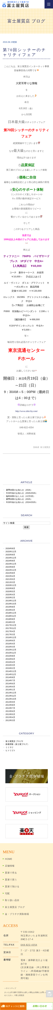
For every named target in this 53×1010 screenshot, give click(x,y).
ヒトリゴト (10, 750)
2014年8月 (10, 677)
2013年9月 (10, 702)
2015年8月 (10, 656)
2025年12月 (11, 552)
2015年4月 (10, 662)
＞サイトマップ (10, 988)
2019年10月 (11, 604)
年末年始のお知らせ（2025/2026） (21, 493)
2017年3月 (10, 634)
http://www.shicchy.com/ (26, 411)
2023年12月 (11, 564)
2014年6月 (10, 684)
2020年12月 (11, 585)
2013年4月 (10, 717)
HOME (8, 859)
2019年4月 (10, 610)
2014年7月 (10, 680)
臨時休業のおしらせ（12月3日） (20, 496)
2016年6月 (10, 641)
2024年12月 (11, 558)
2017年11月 (11, 628)
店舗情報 (10, 866)
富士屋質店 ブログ (15, 907)
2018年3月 (10, 622)
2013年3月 (10, 720)
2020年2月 (10, 598)
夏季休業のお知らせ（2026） (19, 490)
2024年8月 (10, 561)
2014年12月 (11, 671)
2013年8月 (10, 705)
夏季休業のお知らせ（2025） (19, 499)
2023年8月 (10, 567)
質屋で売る (11, 873)
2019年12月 (11, 601)
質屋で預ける (12, 886)
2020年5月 (10, 591)
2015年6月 (10, 659)
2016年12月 (11, 637)
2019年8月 (10, 607)
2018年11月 (11, 616)
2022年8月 (10, 573)
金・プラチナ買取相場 (17, 914)
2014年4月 (10, 687)
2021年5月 (10, 579)
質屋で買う (11, 879)
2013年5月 (10, 714)
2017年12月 (11, 625)
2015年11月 (11, 653)
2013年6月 (10, 711)
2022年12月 (11, 570)
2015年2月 (10, 668)
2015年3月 (10, 665)
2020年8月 (10, 588)
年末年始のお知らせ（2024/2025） (21, 502)
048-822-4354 (29, 945)
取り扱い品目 (12, 900)
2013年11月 (11, 696)
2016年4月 (10, 644)
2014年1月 (10, 690)
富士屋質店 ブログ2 (14, 741)
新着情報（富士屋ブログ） (17, 744)
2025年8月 (10, 555)
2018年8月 (10, 619)
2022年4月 (10, 576)
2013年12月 (11, 693)
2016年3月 (10, 647)
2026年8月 (10, 548)
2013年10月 (11, 699)
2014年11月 (11, 674)
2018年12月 (11, 613)
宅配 (7, 893)
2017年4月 (10, 631)
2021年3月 (10, 582)
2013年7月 (10, 708)
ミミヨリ (9, 747)
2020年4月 (10, 595)
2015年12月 (11, 650)
